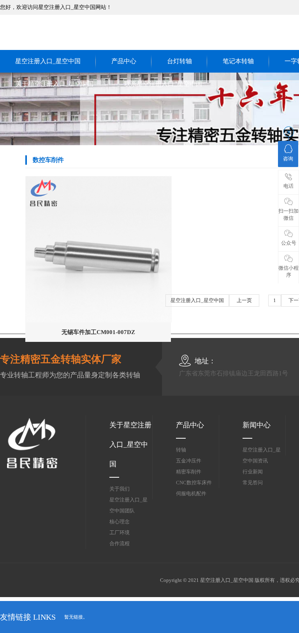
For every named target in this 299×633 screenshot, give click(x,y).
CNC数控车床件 (194, 482)
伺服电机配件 (191, 493)
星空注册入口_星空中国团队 (128, 505)
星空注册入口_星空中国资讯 (262, 455)
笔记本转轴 (238, 61)
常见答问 (253, 482)
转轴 (181, 450)
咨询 (288, 159)
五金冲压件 (188, 461)
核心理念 (119, 522)
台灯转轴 (179, 61)
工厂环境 (119, 532)
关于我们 (119, 489)
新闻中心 (257, 425)
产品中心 (123, 61)
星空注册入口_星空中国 (48, 61)
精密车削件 (188, 472)
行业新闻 (253, 472)
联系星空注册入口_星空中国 (163, 83)
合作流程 (119, 543)
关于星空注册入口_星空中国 (54, 83)
